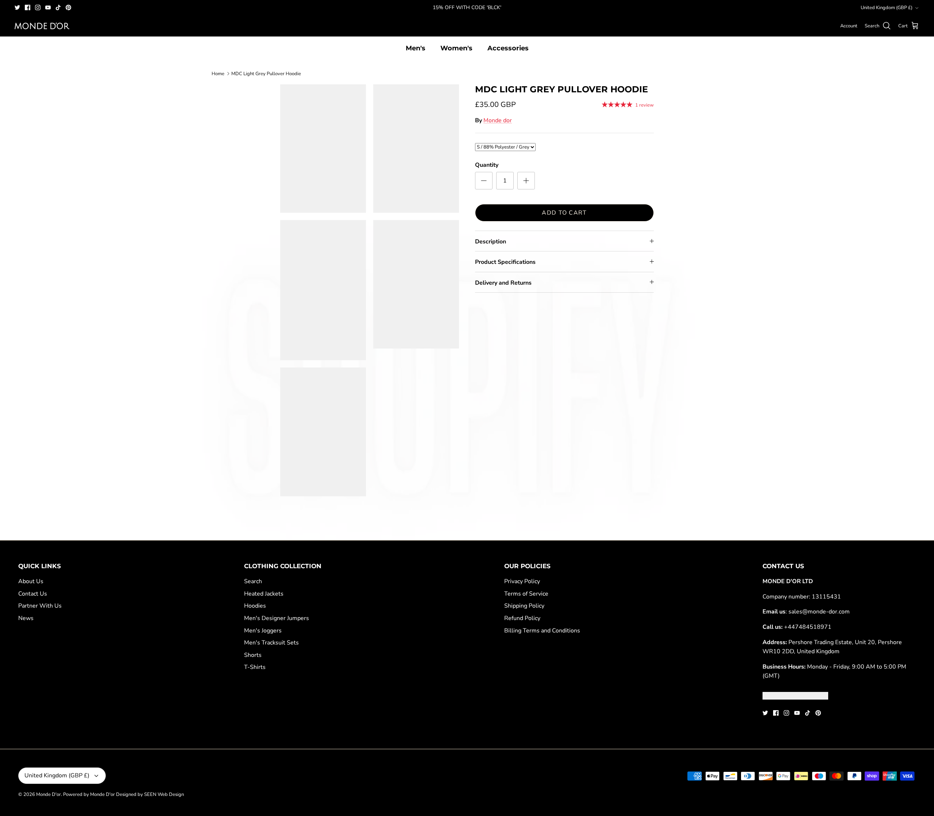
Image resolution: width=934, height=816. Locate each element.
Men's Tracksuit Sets (271, 643)
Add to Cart (564, 213)
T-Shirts (255, 667)
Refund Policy (522, 618)
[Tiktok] (58, 7)
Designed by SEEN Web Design (150, 794)
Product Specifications (505, 262)
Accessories (508, 48)
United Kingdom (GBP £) (886, 7)
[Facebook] (27, 7)
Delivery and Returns (503, 283)
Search (253, 581)
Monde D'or (48, 794)
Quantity (486, 165)
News (26, 618)
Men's (415, 48)
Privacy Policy (522, 581)
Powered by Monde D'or (89, 794)
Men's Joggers (263, 631)
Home (218, 73)
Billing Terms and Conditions (542, 631)
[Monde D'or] (42, 26)
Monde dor (497, 120)
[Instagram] (37, 7)
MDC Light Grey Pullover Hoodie (266, 73)
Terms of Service (526, 594)
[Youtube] (48, 7)
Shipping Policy (524, 606)
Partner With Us (40, 606)
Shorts (253, 655)
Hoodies (255, 606)
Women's (456, 48)
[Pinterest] (68, 7)
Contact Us (32, 594)
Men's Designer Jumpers (276, 618)
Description (490, 242)
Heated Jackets (263, 594)
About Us (30, 581)
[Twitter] (17, 7)
